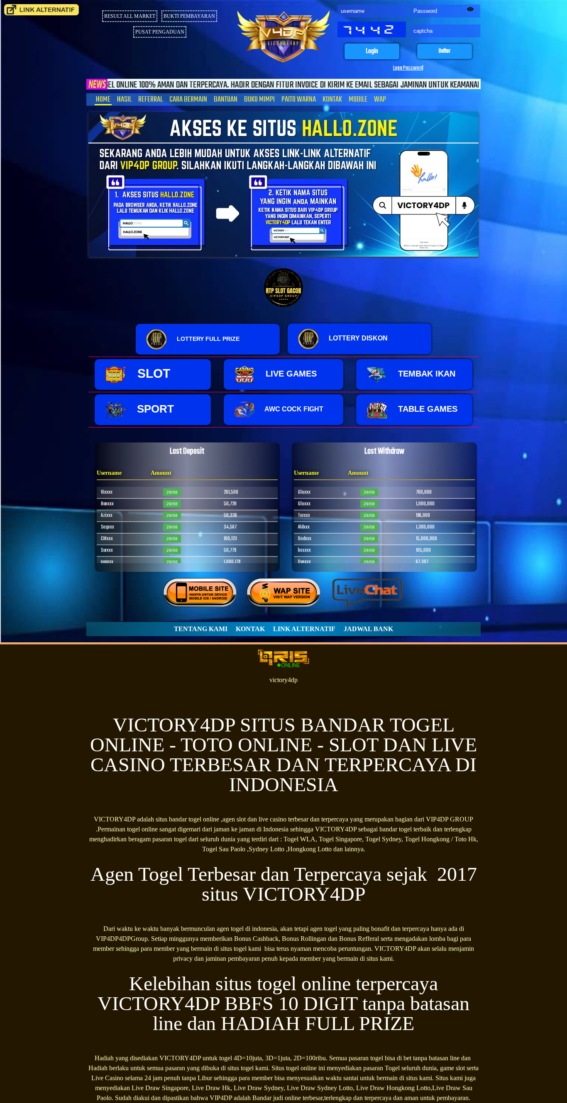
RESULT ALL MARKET (129, 16)
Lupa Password (408, 68)
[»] (41, 9)
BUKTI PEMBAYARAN (189, 16)
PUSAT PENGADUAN (159, 32)
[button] (372, 52)
